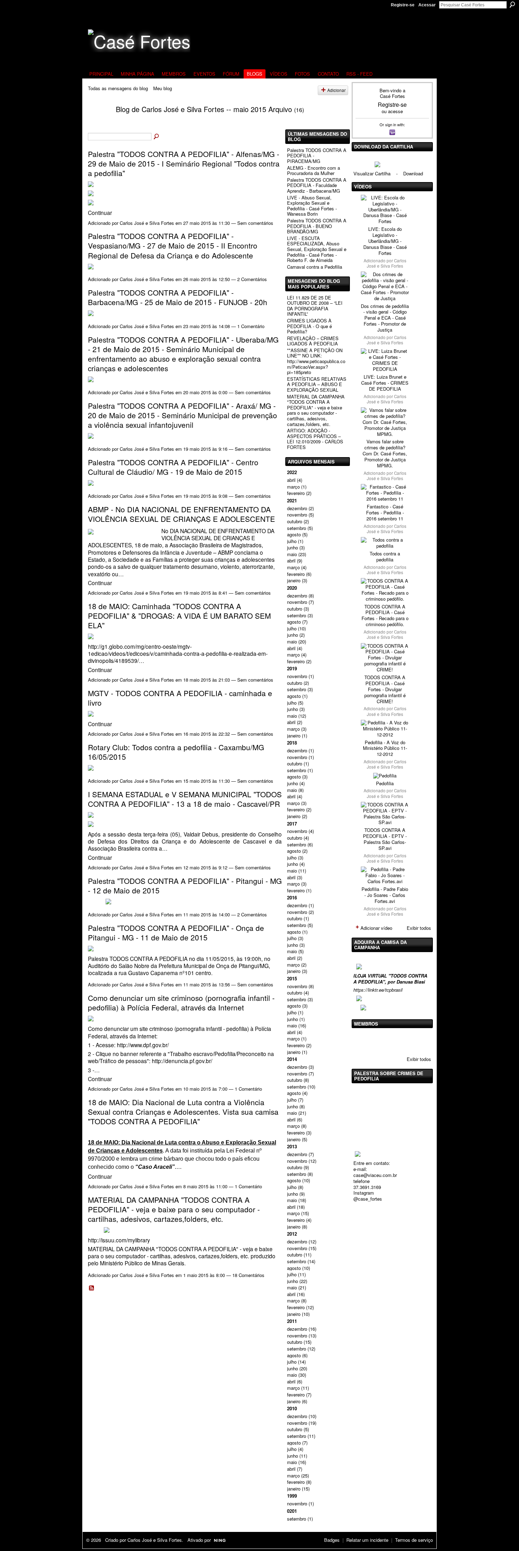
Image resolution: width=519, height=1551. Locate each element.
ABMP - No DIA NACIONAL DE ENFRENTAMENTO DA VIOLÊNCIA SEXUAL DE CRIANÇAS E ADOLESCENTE (181, 514)
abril (291, 480)
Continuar (100, 212)
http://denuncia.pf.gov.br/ (182, 1061)
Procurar (512, 4)
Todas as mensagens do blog (118, 88)
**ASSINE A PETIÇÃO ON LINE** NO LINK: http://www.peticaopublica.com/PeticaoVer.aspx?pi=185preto (316, 361)
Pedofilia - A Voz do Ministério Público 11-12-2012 (385, 748)
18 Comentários (248, 1275)
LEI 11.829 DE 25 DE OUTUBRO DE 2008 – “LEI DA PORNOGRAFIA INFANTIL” (314, 305)
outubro (294, 521)
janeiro (293, 580)
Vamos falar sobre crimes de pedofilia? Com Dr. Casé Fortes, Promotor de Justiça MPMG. (385, 453)
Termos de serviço (414, 1540)
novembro (297, 514)
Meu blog (162, 88)
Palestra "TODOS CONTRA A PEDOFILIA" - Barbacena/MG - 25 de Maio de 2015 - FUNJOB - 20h (177, 297)
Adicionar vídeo (376, 928)
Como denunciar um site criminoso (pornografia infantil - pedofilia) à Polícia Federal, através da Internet (181, 1002)
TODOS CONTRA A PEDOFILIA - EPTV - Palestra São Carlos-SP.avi (385, 839)
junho (292, 547)
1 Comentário (250, 326)
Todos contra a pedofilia (385, 556)
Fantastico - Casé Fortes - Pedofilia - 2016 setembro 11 (385, 512)
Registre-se (402, 4)
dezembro (297, 508)
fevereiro (296, 493)
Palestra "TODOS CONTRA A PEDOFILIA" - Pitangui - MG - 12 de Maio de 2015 (185, 885)
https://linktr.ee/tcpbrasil (377, 989)
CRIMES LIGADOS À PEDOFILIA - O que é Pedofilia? (309, 326)
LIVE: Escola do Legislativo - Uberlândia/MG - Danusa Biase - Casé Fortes (385, 241)
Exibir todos (419, 928)
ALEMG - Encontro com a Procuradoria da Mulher (313, 170)
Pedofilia (385, 783)
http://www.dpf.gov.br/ (143, 1045)
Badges (332, 1540)
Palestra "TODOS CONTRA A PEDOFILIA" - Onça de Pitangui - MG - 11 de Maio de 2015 (176, 932)
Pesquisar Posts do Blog (157, 137)
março (293, 486)
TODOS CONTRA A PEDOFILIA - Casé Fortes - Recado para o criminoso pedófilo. (385, 615)
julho (292, 541)
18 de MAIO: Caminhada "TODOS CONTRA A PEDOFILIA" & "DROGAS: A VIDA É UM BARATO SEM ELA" (179, 615)
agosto (294, 534)
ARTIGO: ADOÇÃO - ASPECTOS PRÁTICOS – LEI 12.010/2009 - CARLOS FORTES (315, 438)
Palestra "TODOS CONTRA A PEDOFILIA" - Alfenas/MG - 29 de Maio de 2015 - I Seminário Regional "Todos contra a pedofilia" (184, 163)
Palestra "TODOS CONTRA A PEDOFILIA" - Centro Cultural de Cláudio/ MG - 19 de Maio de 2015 (173, 467)
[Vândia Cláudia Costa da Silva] (379, 1041)
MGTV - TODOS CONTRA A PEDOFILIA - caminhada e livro (180, 698)
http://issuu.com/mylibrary (119, 1240)
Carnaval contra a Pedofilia (314, 266)
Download (413, 173)
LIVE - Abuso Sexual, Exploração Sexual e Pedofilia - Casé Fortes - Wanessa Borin (312, 205)
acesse (395, 111)
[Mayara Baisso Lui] (397, 1041)
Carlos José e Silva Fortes (147, 223)
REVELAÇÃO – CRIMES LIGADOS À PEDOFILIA (313, 341)
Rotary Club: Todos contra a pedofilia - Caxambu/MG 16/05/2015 (176, 752)
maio (292, 554)
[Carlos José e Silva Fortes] (97, 122)
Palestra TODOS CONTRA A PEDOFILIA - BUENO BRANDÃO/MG (316, 226)
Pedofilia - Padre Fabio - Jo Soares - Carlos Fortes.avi (385, 895)
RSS (92, 1288)
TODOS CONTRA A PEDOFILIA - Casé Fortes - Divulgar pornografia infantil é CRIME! (385, 689)
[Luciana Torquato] (415, 1041)
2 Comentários (252, 279)
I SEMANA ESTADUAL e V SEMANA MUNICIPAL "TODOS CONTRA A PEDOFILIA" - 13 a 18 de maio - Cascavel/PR (185, 799)
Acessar (427, 4)
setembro (296, 528)
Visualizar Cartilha (371, 173)
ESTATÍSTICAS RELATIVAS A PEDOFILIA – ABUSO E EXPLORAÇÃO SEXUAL (316, 384)
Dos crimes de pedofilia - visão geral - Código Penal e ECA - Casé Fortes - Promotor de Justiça (385, 318)
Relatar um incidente (367, 1540)
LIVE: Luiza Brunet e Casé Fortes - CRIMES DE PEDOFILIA (384, 382)
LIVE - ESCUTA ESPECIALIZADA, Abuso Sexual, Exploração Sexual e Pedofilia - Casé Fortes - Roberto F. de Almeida (316, 249)
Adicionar (336, 90)
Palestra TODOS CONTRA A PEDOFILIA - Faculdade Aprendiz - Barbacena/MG (316, 185)
